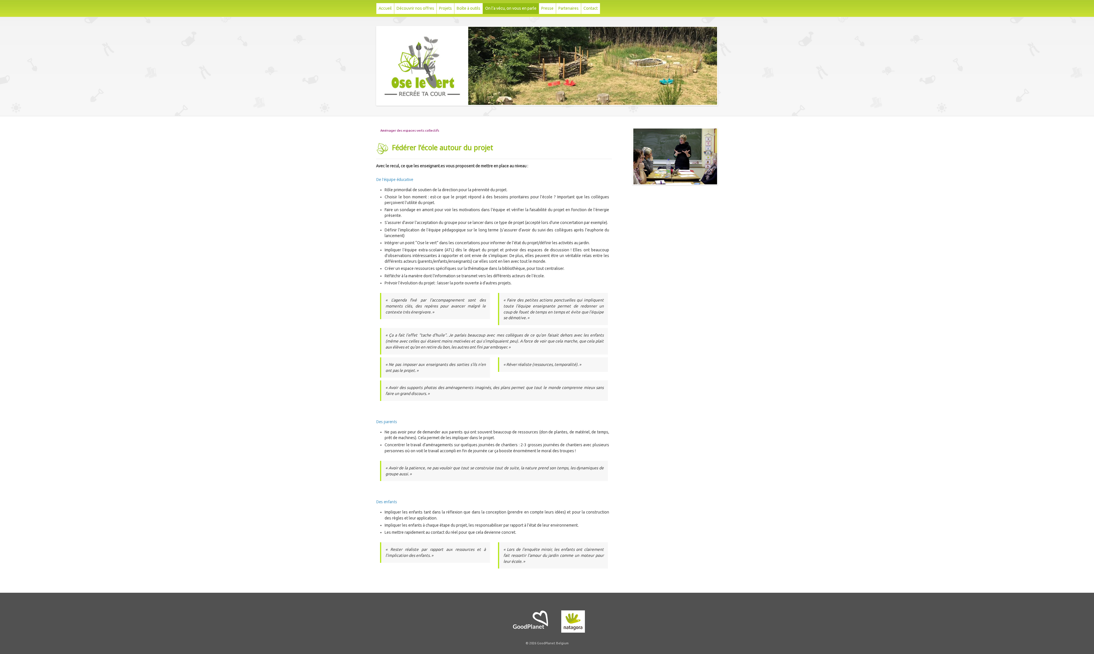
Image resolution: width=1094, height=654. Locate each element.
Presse (547, 8)
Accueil (385, 8)
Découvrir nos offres (415, 8)
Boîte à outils (468, 8)
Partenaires (568, 8)
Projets (445, 8)
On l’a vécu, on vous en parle (510, 8)
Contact (590, 8)
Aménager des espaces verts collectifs (409, 130)
